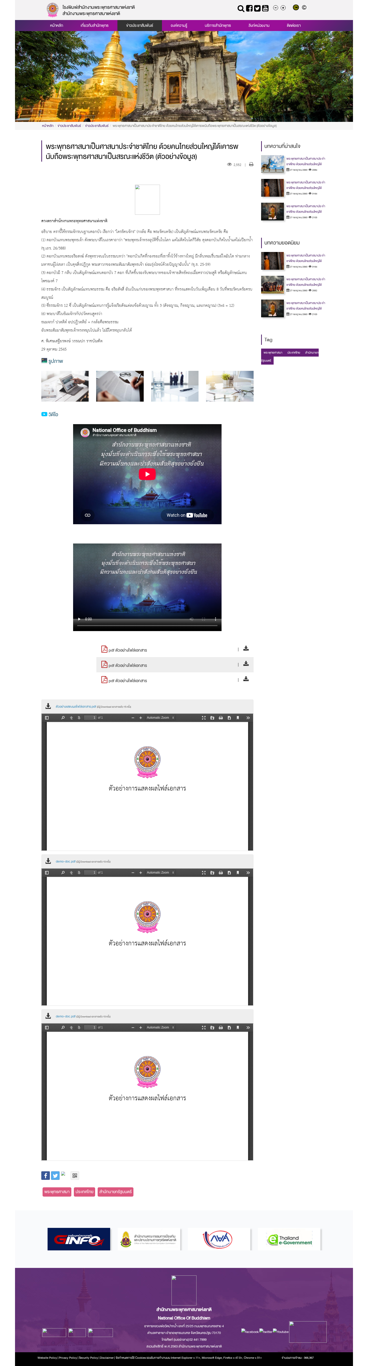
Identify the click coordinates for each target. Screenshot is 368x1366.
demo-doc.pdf (83, 861)
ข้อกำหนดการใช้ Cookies (131, 1357)
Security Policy (88, 1357)
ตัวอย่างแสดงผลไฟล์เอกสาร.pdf (93, 706)
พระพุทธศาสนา (57, 1191)
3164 (314, 194)
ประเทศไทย (84, 1191)
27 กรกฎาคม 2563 (298, 170)
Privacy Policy (68, 1357)
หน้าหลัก (56, 25)
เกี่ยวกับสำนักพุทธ (95, 25)
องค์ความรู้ (179, 25)
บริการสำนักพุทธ (218, 25)
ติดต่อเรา (294, 25)
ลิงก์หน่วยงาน (259, 25)
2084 (314, 170)
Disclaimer (107, 1357)
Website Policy (47, 1357)
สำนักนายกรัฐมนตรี (115, 1191)
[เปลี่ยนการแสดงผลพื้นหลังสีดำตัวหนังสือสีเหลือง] (297, 8)
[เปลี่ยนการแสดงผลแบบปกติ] (304, 8)
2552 (314, 291)
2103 (314, 217)
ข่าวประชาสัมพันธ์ (139, 25)
